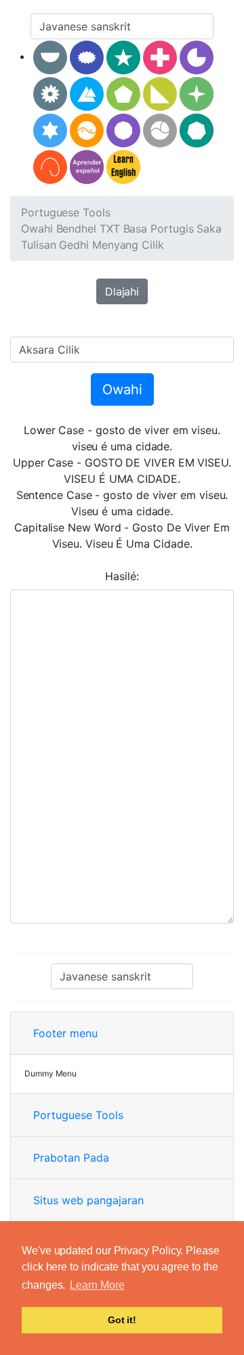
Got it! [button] (122, 1319)
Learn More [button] (97, 1285)
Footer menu (65, 1033)
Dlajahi (122, 291)
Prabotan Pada (71, 1157)
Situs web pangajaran (88, 1200)
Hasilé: (121, 576)
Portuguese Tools (65, 212)
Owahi (122, 389)
